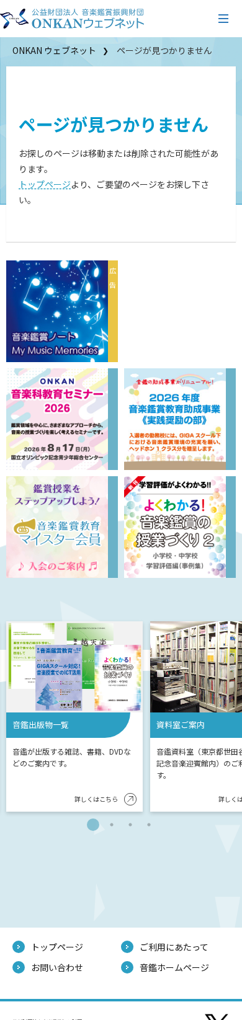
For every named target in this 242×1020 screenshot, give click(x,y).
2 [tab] (111, 824)
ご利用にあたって (174, 947)
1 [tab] (93, 824)
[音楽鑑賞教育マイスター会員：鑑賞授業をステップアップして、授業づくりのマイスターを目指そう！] (57, 527)
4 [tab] (149, 824)
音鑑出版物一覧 (40, 724)
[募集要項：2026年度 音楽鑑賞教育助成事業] (175, 419)
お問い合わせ (57, 967)
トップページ (45, 184)
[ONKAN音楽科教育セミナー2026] (57, 419)
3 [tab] (130, 824)
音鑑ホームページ (174, 967)
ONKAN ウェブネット (54, 50)
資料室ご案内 (180, 724)
